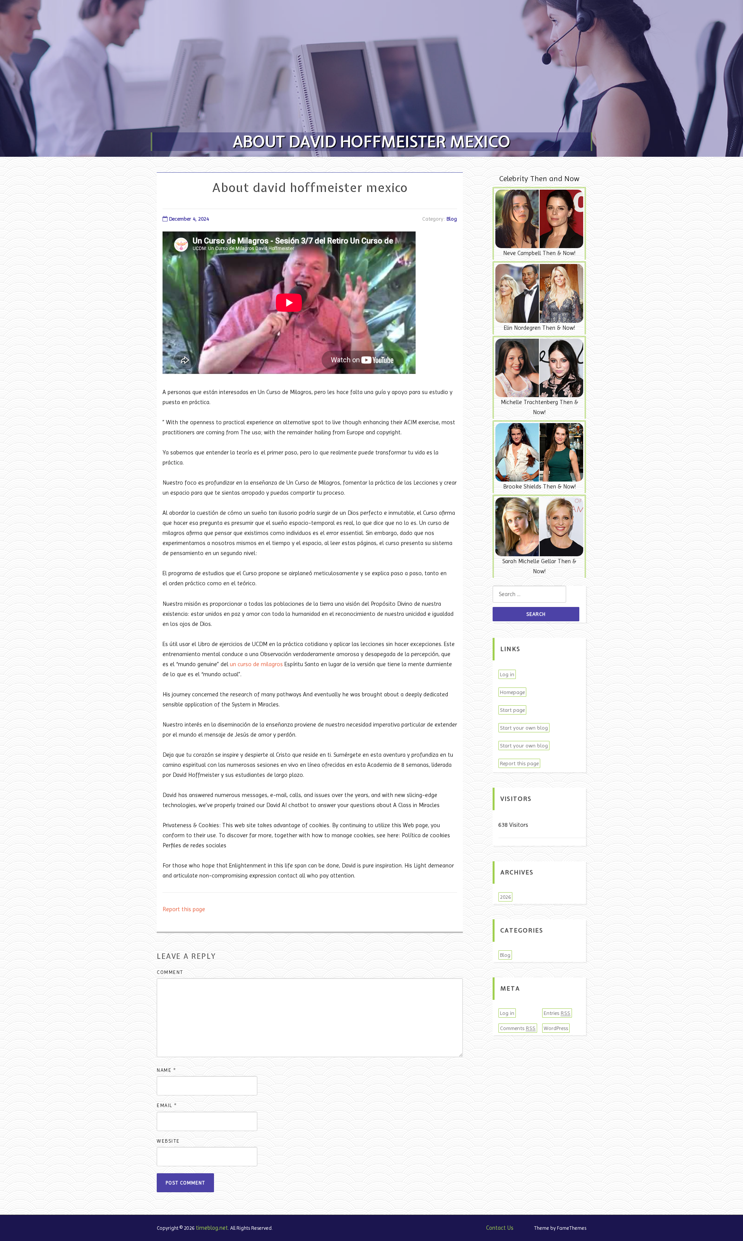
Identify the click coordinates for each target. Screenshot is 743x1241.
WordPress (556, 1028)
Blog (452, 219)
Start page (512, 710)
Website (168, 1141)
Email (167, 1105)
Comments (518, 1028)
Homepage (512, 692)
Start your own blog (524, 728)
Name (166, 1070)
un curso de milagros (256, 664)
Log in (507, 674)
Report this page (184, 909)
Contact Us (500, 1227)
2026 (505, 897)
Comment (170, 972)
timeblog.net (212, 1227)
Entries (557, 1013)
